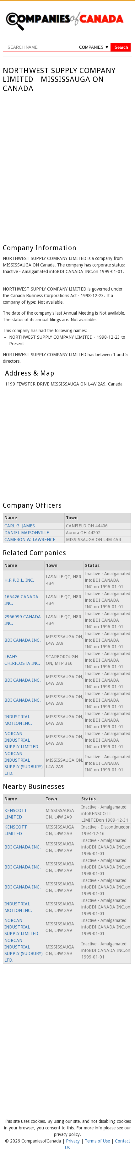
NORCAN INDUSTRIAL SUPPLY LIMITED (21, 740)
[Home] (65, 29)
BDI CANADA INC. (22, 640)
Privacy (73, 1140)
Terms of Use (98, 1140)
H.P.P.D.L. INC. (19, 580)
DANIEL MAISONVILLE (26, 532)
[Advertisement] (67, 163)
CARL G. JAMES (19, 525)
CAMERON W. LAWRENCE (29, 539)
